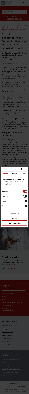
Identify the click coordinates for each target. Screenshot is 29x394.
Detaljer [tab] (14, 173)
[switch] (25, 196)
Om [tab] (24, 173)
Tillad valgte (14, 218)
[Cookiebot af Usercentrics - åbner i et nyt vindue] (20, 169)
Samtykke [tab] (5, 173)
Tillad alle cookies (14, 213)
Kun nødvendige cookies (14, 223)
